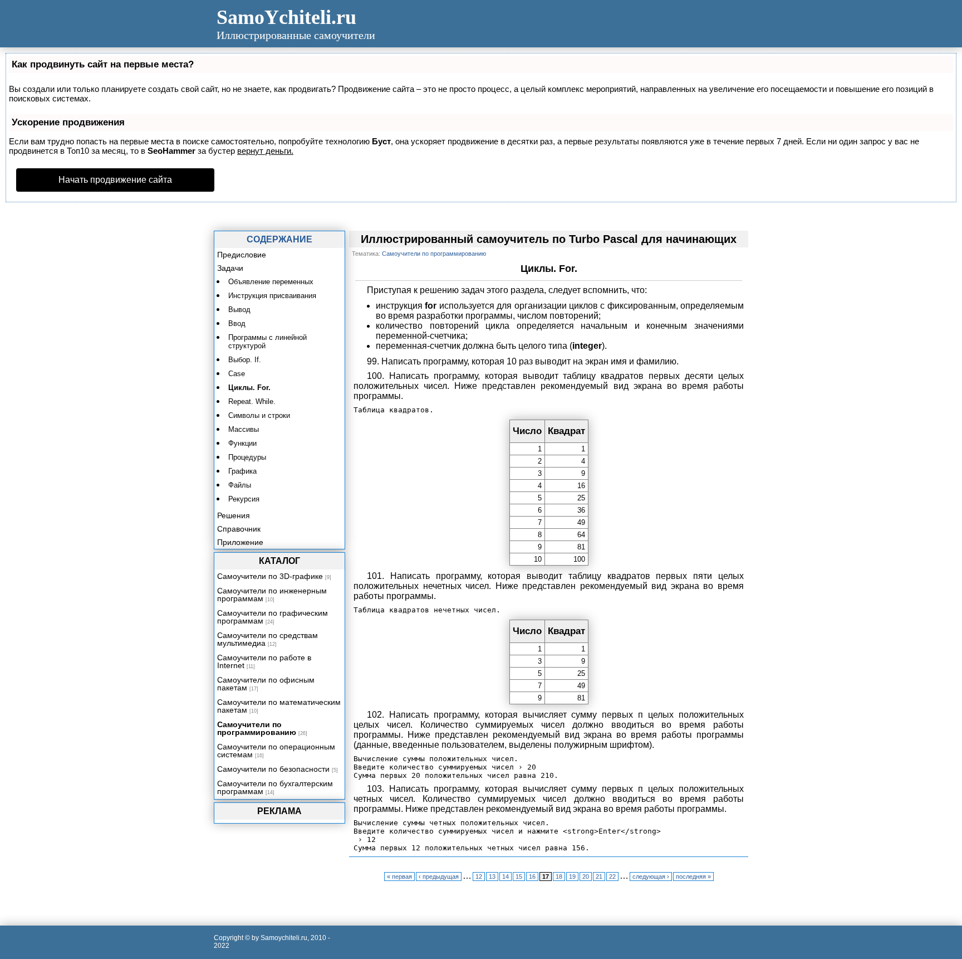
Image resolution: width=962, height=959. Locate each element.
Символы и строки (259, 415)
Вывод (239, 309)
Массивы (243, 429)
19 (572, 876)
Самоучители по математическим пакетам (279, 706)
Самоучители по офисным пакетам (266, 683)
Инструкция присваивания (272, 295)
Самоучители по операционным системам (276, 750)
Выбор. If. (244, 360)
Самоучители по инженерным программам (272, 594)
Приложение (240, 542)
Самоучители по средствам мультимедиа (267, 639)
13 (492, 876)
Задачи (230, 268)
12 (478, 876)
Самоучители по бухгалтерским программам (275, 787)
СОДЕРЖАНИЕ (279, 239)
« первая (399, 876)
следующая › (650, 876)
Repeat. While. (252, 401)
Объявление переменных (270, 282)
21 (599, 876)
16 (532, 876)
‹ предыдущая (439, 876)
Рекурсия (243, 499)
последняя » (693, 876)
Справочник (239, 528)
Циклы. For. (249, 387)
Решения (233, 515)
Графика (242, 471)
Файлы (239, 485)
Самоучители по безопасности (273, 769)
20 (585, 876)
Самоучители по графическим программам (272, 616)
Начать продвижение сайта (115, 179)
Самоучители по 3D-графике (270, 576)
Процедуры (247, 457)
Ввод (237, 323)
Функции (242, 443)
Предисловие (241, 254)
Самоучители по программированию (256, 728)
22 (612, 876)
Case (236, 373)
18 (559, 876)
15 (519, 876)
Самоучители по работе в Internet (264, 661)
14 (505, 876)
